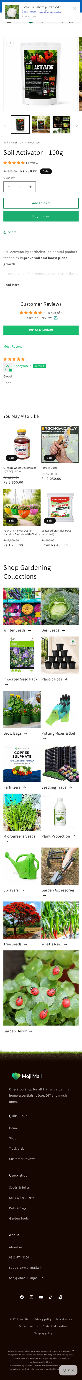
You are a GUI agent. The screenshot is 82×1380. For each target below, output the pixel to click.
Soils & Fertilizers (21, 1198)
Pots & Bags (17, 1208)
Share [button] (12, 232)
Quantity (9, 178)
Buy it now (41, 216)
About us (16, 1247)
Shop (13, 1138)
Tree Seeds (13, 944)
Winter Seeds (14, 630)
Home (13, 1128)
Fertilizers (34, 142)
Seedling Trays (54, 787)
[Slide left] (5, 126)
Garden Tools (19, 1218)
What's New (51, 944)
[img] (14, 359)
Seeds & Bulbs (19, 1187)
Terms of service (28, 1326)
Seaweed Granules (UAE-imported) (56, 532)
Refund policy (64, 1319)
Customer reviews (22, 1159)
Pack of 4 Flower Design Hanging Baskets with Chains (21, 532)
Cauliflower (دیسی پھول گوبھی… (43, 11)
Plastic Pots (52, 679)
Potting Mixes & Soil (58, 733)
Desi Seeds (50, 630)
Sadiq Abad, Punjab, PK (26, 1278)
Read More (11, 285)
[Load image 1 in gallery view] (20, 124)
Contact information (55, 1326)
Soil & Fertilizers (13, 142)
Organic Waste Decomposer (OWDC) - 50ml (20, 469)
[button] (14, 162)
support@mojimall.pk (25, 1267)
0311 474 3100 (19, 1257)
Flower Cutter (50, 467)
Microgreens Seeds (19, 836)
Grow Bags (13, 733)
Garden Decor (15, 1031)
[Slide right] (77, 126)
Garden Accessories (58, 890)
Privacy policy (43, 1319)
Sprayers (11, 890)
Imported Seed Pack (20, 679)
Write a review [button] (41, 330)
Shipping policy (43, 1333)
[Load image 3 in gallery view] (61, 124)
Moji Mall (24, 1319)
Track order (17, 1148)
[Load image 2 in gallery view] (41, 124)
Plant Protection (56, 836)
